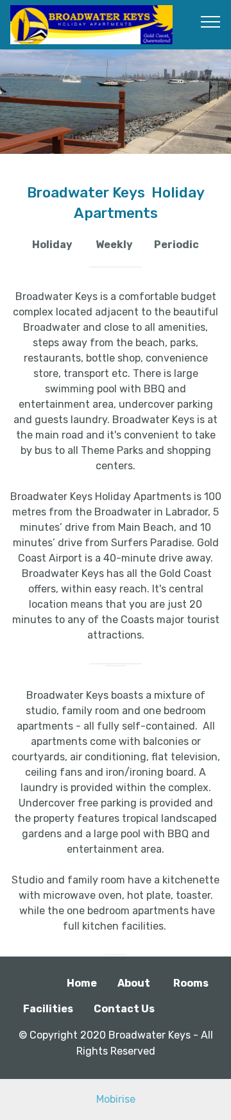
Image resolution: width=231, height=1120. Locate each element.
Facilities (48, 1009)
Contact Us (124, 1009)
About (133, 983)
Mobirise (115, 1099)
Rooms (191, 983)
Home (82, 983)
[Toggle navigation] (211, 21)
